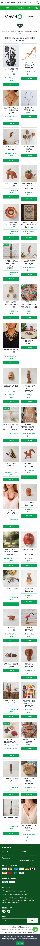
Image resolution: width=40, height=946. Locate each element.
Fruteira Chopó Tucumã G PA (11, 223)
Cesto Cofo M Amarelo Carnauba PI (28, 780)
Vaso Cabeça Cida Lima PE (29, 185)
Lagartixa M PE (29, 261)
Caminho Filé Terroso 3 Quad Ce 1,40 (28, 426)
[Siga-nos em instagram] (4, 911)
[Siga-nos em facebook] (8, 911)
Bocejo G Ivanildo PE (11, 387)
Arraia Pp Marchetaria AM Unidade (11, 741)
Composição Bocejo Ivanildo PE (11, 303)
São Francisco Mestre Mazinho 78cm (11, 551)
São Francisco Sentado (11, 702)
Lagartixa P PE (11, 147)
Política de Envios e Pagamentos (9, 857)
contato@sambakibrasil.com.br (16, 894)
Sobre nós (5, 851)
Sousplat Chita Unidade (29, 741)
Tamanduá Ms (29, 341)
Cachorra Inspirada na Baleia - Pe (29, 64)
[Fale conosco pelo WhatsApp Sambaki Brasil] (35, 929)
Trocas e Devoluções (27, 860)
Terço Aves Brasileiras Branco (29, 109)
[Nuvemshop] (20, 927)
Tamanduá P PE (11, 183)
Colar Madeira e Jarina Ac (11, 512)
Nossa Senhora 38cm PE (29, 387)
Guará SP (29, 627)
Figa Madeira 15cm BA (11, 780)
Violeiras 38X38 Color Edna (29, 702)
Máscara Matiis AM (28, 551)
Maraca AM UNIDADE (29, 148)
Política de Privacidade (28, 856)
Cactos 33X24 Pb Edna (11, 70)
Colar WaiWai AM (11, 349)
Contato (23, 851)
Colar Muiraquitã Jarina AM (29, 827)
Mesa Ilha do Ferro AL (11, 426)
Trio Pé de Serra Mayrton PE (11, 262)
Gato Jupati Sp (29, 464)
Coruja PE (29, 664)
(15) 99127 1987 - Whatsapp (15, 891)
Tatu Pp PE (11, 627)
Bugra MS (29, 588)
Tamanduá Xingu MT (11, 590)
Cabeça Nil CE (29, 502)
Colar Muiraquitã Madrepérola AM (11, 109)
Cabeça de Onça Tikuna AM (11, 465)
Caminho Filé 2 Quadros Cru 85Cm (28, 223)
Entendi (20, 943)
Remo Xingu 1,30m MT (11, 819)
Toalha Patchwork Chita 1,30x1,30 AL (29, 303)
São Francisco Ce (11, 664)
